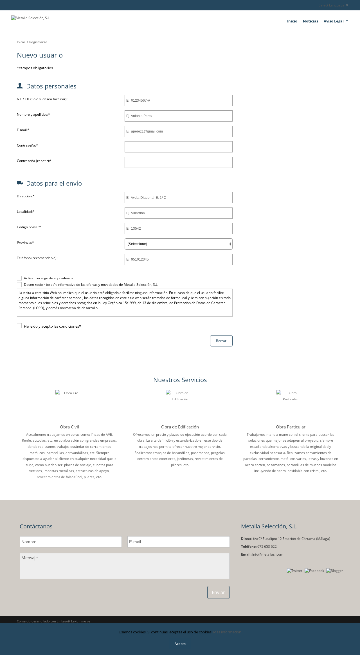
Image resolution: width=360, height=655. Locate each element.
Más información (227, 632)
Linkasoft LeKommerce (73, 621)
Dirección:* (26, 196)
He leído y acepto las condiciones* (52, 326)
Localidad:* (26, 211)
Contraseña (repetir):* (34, 160)
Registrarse (38, 42)
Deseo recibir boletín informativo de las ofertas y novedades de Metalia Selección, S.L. (91, 284)
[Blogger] (334, 570)
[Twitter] (294, 570)
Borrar (221, 340)
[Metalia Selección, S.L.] (67, 21)
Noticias (310, 21)
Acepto (180, 643)
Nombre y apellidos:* (33, 114)
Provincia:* (25, 242)
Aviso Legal (334, 21)
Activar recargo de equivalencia (48, 278)
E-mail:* (23, 129)
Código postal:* (29, 227)
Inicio (292, 21)
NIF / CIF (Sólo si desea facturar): (42, 99)
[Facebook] (314, 570)
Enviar (218, 592)
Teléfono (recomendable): (37, 257)
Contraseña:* (27, 145)
